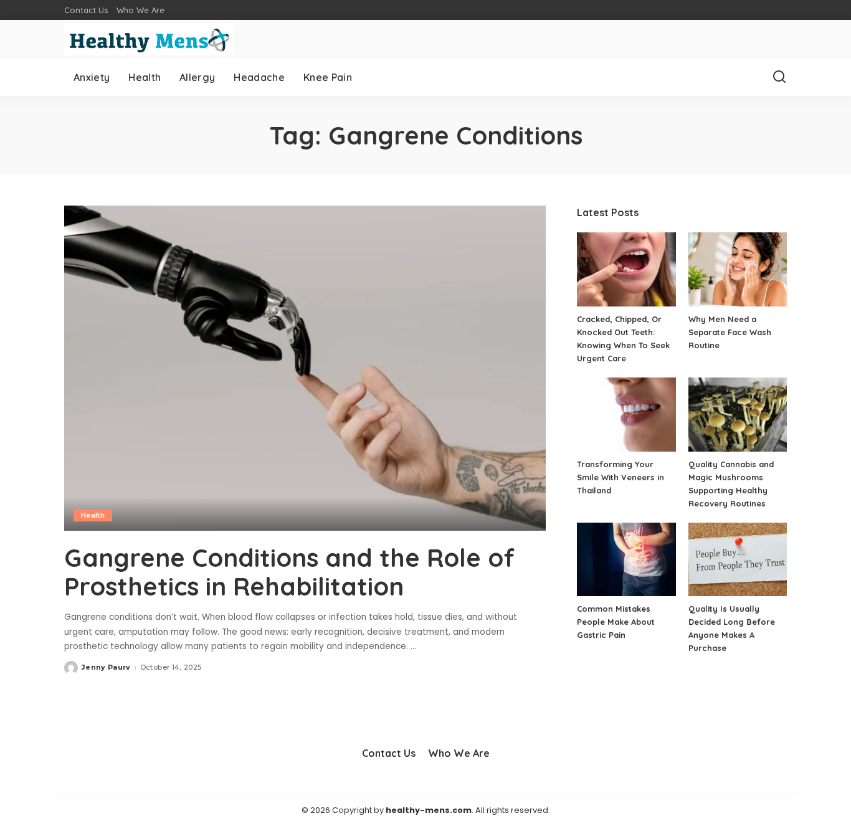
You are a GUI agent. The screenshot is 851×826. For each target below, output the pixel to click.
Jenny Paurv (106, 667)
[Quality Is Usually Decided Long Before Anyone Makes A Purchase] (737, 560)
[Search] (779, 77)
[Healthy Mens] (149, 39)
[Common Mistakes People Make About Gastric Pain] (626, 560)
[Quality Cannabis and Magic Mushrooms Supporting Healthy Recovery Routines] (737, 414)
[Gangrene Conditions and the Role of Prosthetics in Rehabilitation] (305, 368)
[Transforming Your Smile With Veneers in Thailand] (626, 414)
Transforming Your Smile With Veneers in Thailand (620, 477)
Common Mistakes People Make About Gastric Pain (616, 622)
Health (93, 515)
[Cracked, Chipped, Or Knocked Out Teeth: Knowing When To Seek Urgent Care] (626, 269)
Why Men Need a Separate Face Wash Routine (729, 332)
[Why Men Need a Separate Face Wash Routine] (737, 269)
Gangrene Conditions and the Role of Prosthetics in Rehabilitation (289, 572)
